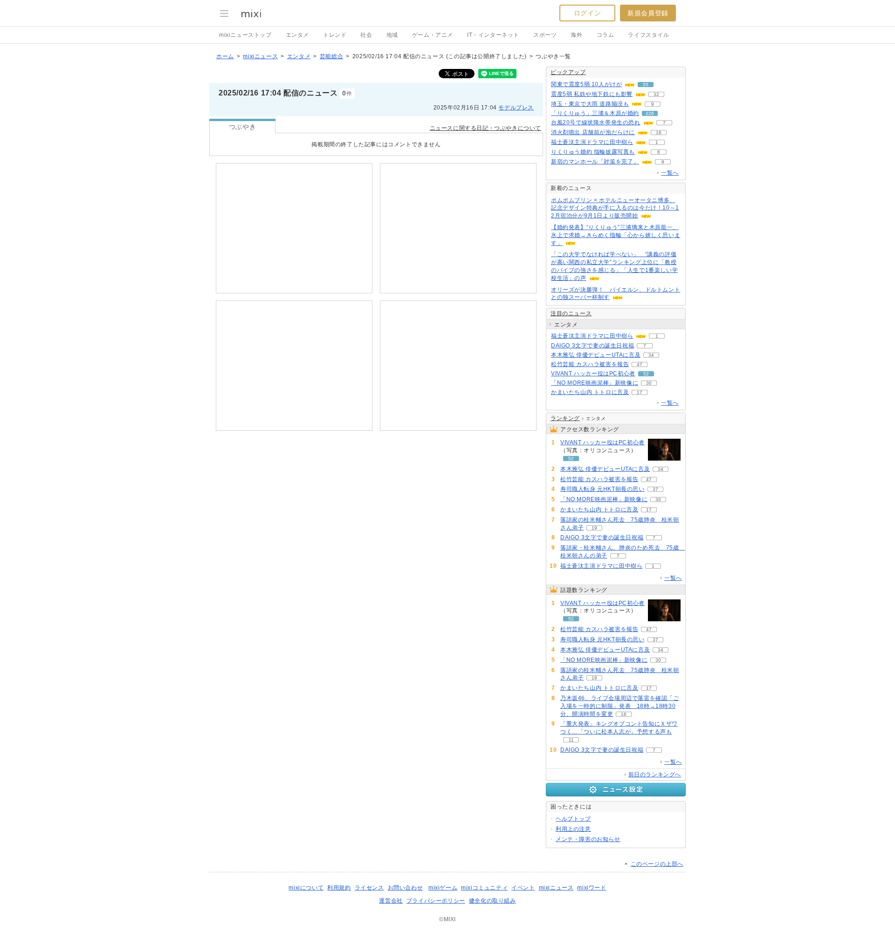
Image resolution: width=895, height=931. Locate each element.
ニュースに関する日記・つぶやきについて (485, 128)
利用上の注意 (573, 829)
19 (594, 527)
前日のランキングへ (654, 774)
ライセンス (369, 887)
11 (571, 739)
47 (639, 364)
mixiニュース (260, 56)
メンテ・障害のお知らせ (588, 839)
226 (650, 113)
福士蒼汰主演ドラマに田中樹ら (592, 142)
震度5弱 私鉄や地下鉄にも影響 (592, 94)
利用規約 (339, 887)
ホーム (225, 56)
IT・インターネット (493, 35)
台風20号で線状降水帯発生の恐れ (595, 122)
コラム (605, 35)
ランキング (565, 418)
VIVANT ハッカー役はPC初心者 (593, 373)
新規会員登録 (647, 13)
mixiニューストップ (245, 35)
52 (646, 373)
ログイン (587, 13)
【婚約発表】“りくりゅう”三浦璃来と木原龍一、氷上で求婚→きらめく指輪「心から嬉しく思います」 (615, 235)
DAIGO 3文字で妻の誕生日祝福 (592, 345)
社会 (366, 35)
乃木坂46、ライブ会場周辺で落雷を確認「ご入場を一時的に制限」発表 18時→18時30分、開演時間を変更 (619, 706)
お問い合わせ (405, 887)
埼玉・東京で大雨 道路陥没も (590, 104)
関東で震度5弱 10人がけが (586, 84)
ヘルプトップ (573, 818)
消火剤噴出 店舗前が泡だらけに (593, 132)
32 (656, 94)
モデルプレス (516, 107)
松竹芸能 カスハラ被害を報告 (590, 364)
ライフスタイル (648, 35)
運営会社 (390, 900)
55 (645, 84)
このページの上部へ (657, 864)
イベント (523, 887)
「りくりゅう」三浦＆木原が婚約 (595, 113)
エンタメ (297, 35)
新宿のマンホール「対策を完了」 (595, 161)
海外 (576, 35)
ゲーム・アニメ (432, 35)
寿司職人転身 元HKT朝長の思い (602, 489)
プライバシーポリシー (435, 900)
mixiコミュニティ (484, 887)
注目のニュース (571, 313)
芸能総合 (331, 56)
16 (658, 132)
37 (655, 489)
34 (651, 355)
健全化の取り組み (492, 900)
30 (649, 383)
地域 (392, 35)
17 (639, 392)
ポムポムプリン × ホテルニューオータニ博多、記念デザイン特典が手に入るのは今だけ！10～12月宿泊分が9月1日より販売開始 (615, 208)
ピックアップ (568, 72)
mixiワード (591, 887)
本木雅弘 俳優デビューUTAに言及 (595, 355)
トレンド (334, 35)
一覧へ (670, 173)
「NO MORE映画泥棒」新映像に (594, 383)
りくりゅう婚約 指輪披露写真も (593, 152)
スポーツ (545, 35)
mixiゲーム (442, 887)
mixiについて (306, 887)
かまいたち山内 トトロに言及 (590, 392)
